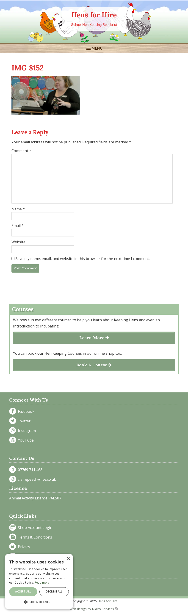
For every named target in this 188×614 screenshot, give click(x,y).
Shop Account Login (34, 527)
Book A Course (92, 364)
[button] (39, 602)
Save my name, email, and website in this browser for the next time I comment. (82, 258)
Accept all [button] (23, 591)
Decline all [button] (54, 591)
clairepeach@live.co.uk (36, 479)
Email (17, 225)
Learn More (92, 337)
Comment (21, 150)
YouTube (25, 440)
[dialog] (39, 581)
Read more (42, 583)
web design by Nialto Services (92, 609)
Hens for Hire (94, 15)
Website (18, 241)
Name (18, 209)
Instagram (26, 430)
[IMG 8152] (45, 113)
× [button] (68, 558)
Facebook (25, 411)
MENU (97, 48)
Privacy (23, 546)
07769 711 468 (29, 469)
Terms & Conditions (34, 537)
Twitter (23, 421)
